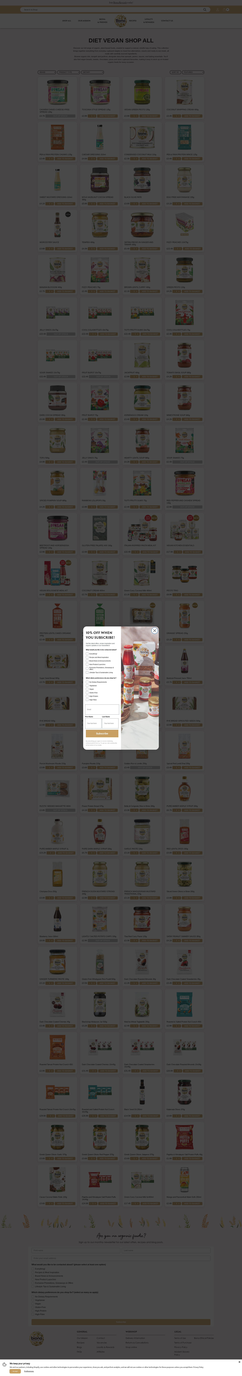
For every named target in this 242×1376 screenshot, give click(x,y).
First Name (89, 717)
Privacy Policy (198, 1367)
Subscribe (102, 733)
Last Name (106, 717)
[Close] (239, 1362)
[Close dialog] (155, 630)
